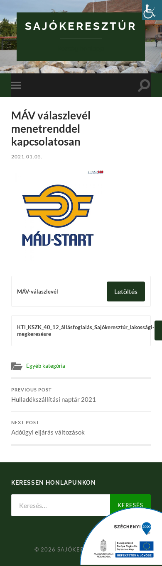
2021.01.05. (27, 156)
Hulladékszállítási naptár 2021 (53, 395)
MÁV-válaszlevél (37, 291)
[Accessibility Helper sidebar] (152, 10)
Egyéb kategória (45, 365)
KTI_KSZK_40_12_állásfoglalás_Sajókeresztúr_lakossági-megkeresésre (86, 330)
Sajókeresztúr (81, 25)
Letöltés (125, 291)
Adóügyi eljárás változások (48, 428)
